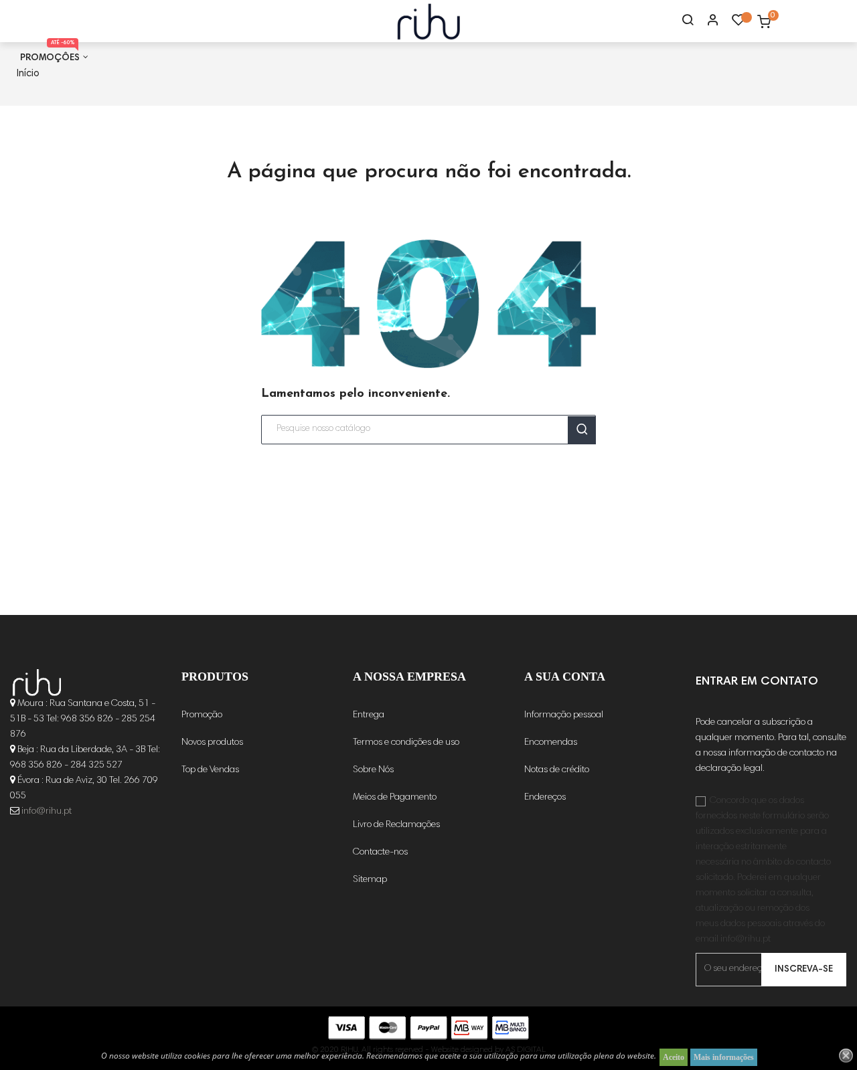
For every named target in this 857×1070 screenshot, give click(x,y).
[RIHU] (37, 682)
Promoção (201, 715)
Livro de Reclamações (396, 825)
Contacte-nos (380, 852)
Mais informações (724, 1057)
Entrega (368, 715)
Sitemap (370, 880)
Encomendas (550, 742)
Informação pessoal (563, 715)
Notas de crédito (556, 770)
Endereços (545, 797)
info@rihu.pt (46, 811)
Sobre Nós (373, 770)
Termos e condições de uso (406, 742)
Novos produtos (212, 742)
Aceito (673, 1057)
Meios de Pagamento (395, 797)
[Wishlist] (738, 23)
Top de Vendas (210, 770)
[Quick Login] (707, 21)
